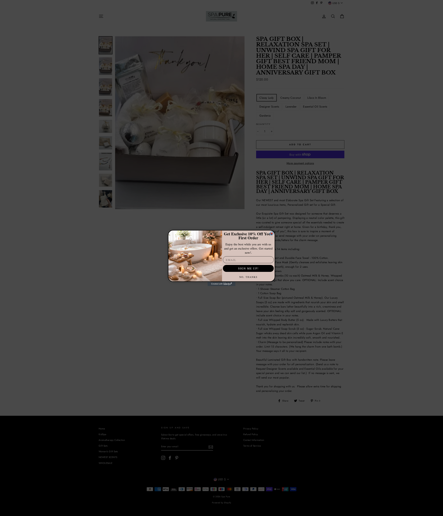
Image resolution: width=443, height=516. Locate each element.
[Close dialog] (271, 233)
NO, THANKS (248, 277)
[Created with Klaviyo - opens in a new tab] (221, 284)
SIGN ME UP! (248, 268)
